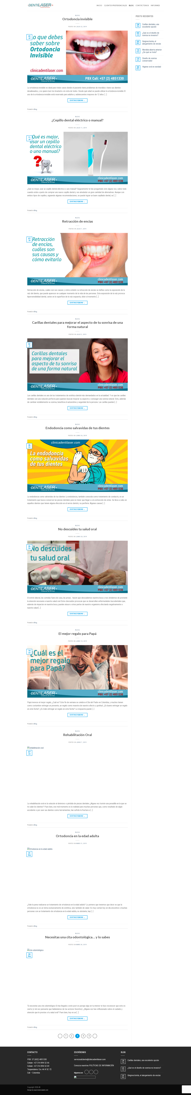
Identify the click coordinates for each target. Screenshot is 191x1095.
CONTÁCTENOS (142, 5)
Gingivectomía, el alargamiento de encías (151, 42)
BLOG (131, 5)
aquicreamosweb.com (41, 1090)
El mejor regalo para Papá (77, 633)
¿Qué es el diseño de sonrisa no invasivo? (150, 34)
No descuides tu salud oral (77, 529)
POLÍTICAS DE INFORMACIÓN (101, 1065)
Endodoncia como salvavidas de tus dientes (77, 428)
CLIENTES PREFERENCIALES (115, 5)
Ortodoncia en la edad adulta (77, 836)
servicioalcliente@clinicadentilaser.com (90, 1059)
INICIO (99, 5)
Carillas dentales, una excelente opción (150, 25)
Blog (77, 15)
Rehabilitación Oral (77, 735)
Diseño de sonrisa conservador (149, 59)
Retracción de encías (77, 221)
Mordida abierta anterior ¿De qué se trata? (152, 51)
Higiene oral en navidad (151, 66)
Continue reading (77, 100)
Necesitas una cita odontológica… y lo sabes (77, 937)
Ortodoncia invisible (77, 19)
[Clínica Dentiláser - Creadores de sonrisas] (40, 5)
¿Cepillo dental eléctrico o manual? (77, 120)
